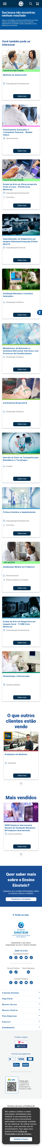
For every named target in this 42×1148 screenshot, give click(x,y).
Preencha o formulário (21, 899)
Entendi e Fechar (21, 1139)
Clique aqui (23, 1081)
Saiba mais (22, 96)
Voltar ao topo (22, 915)
